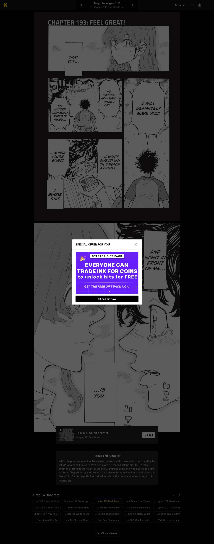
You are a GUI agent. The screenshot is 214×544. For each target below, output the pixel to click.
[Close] (135, 244)
